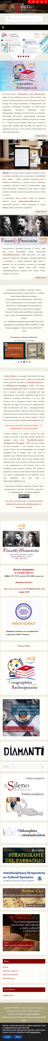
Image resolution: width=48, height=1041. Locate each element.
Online (8, 995)
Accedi (5, 967)
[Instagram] (33, 1)
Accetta (7, 1037)
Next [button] (41, 350)
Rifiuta (18, 1037)
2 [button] (21, 362)
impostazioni (35, 1032)
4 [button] (27, 362)
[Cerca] (42, 767)
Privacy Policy (24, 646)
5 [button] (29, 362)
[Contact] (45, 1)
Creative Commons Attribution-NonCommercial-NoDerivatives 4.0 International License (24, 504)
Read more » (41, 136)
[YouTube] (37, 1)
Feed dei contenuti (10, 971)
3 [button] (24, 362)
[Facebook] (29, 1)
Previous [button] (6, 350)
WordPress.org (8, 978)
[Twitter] (41, 1)
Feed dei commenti (10, 975)
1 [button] (18, 362)
